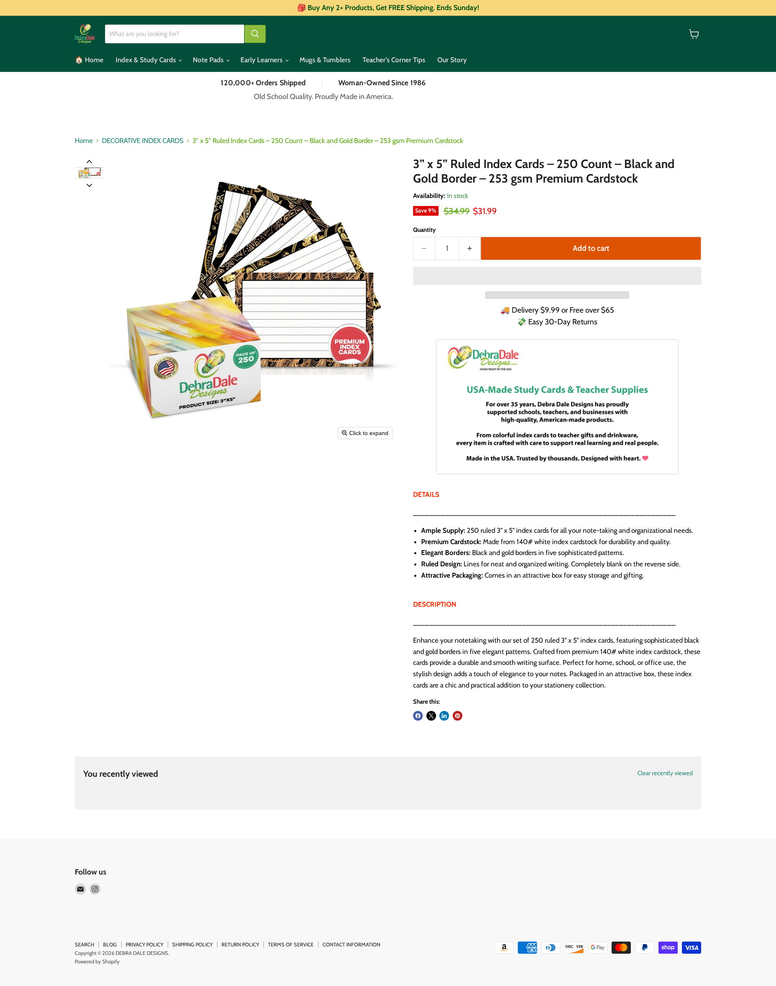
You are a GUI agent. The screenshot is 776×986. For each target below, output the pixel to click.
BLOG (110, 944)
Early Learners (262, 60)
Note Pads (209, 60)
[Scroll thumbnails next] (89, 184)
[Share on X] (431, 716)
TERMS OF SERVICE (291, 944)
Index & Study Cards (146, 60)
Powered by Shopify (97, 961)
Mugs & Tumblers (324, 60)
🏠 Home (89, 60)
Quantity (424, 230)
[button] (89, 169)
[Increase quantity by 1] (470, 248)
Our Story (452, 60)
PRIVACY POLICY (144, 944)
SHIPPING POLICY (192, 944)
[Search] (255, 34)
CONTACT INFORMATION (351, 944)
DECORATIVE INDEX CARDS (142, 141)
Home (84, 141)
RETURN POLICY (240, 944)
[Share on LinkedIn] (444, 716)
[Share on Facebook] (418, 716)
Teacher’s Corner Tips (394, 60)
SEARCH (84, 944)
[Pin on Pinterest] (457, 716)
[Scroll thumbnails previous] (89, 161)
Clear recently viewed (665, 773)
